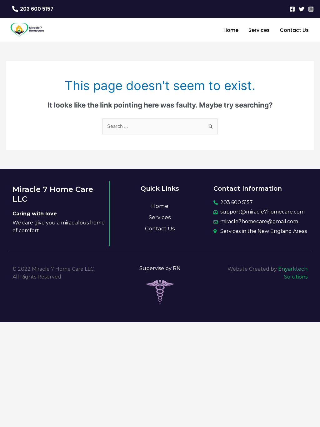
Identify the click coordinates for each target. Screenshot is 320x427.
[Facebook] (292, 9)
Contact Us (160, 228)
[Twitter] (301, 9)
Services (160, 217)
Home (159, 206)
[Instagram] (311, 9)
